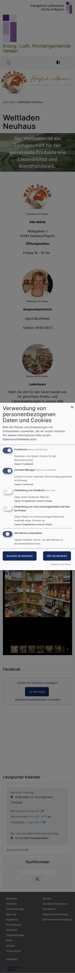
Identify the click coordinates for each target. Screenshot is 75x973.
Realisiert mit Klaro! (61, 564)
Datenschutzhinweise (16, 439)
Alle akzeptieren (57, 556)
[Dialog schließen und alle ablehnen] (72, 405)
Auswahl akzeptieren (20, 556)
